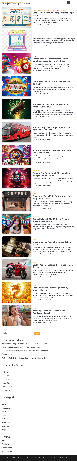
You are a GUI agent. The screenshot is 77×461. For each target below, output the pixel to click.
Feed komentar (7, 448)
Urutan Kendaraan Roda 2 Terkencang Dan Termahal (53, 266)
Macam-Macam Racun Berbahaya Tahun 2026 (52, 243)
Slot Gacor (36, 79)
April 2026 (5, 379)
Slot (34, 36)
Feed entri (6, 444)
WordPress (66, 458)
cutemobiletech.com (12, 1)
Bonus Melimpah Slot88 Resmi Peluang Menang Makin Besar (51, 220)
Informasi (41, 10)
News (34, 124)
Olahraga (56, 10)
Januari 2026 (7, 390)
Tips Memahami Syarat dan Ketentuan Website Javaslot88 (50, 105)
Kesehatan (48, 10)
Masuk (4, 440)
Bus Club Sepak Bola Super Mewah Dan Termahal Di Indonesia (51, 128)
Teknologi (64, 10)
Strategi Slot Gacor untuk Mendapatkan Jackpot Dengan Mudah (51, 174)
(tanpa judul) (7, 354)
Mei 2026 (5, 376)
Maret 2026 (6, 383)
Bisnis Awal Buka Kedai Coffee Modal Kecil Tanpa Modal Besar (53, 197)
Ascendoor (49, 458)
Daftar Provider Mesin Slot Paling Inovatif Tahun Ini (52, 82)
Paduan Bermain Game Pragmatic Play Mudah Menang (50, 289)
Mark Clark (37, 25)
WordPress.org (7, 451)
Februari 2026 (7, 387)
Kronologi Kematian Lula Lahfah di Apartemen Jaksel (49, 311)
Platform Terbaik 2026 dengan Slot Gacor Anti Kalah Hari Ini (52, 151)
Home (34, 10)
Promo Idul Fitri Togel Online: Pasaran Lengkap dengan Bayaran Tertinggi (50, 59)
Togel (34, 56)
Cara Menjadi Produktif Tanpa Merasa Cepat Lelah (53, 14)
